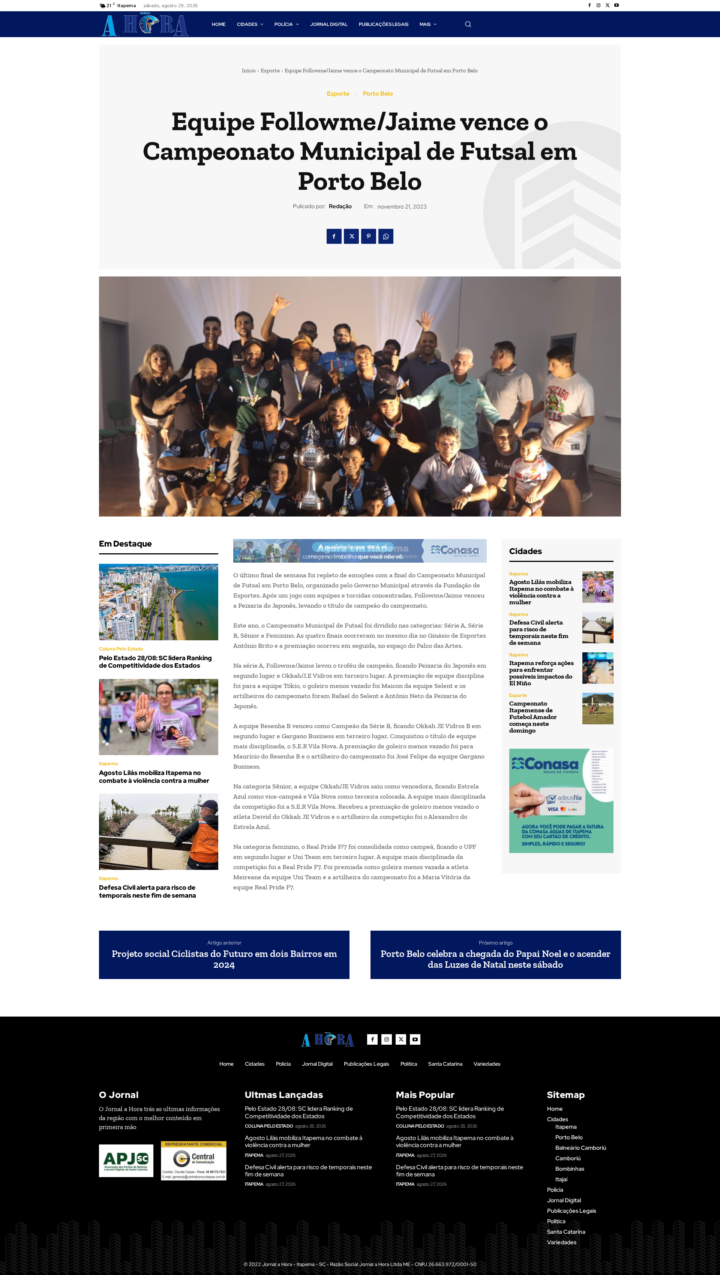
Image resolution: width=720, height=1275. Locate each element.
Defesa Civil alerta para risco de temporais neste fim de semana (147, 891)
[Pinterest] (368, 236)
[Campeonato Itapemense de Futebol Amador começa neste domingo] (598, 708)
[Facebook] (589, 5)
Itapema (108, 763)
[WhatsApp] (385, 236)
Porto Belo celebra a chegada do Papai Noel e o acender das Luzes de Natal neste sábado (495, 959)
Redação (340, 206)
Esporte (270, 70)
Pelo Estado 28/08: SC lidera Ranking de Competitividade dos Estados (155, 662)
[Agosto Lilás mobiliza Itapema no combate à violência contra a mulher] (158, 717)
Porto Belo (378, 94)
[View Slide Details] (360, 551)
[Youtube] (616, 5)
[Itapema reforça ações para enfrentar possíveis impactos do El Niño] (598, 667)
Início (249, 70)
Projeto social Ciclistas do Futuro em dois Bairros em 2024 (224, 959)
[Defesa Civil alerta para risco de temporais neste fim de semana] (158, 832)
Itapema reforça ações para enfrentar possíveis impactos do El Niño (541, 673)
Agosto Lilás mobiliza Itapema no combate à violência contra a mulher (154, 776)
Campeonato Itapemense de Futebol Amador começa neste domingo (533, 716)
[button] (468, 24)
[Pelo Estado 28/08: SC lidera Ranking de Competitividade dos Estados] (158, 602)
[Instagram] (598, 5)
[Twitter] (607, 5)
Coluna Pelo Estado (121, 648)
